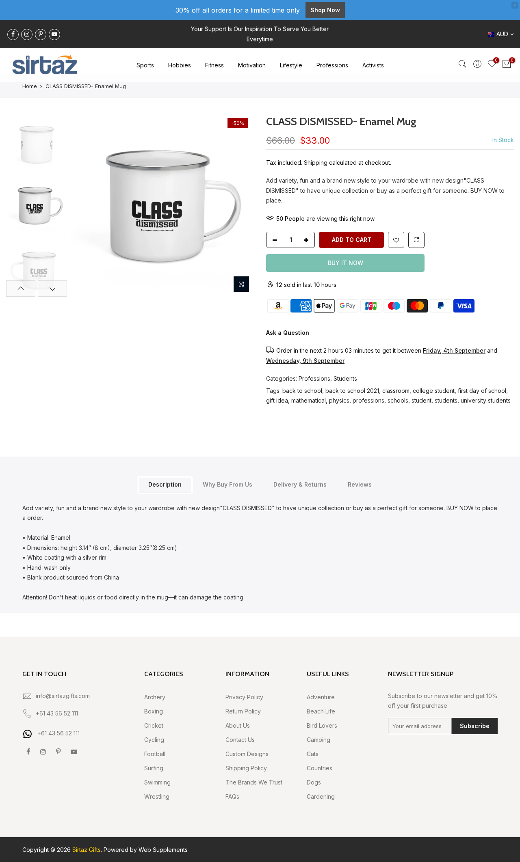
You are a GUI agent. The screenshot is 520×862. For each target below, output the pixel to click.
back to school (302, 390)
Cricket (153, 725)
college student (434, 390)
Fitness (214, 65)
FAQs (232, 796)
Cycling (154, 739)
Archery (154, 697)
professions (368, 400)
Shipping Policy (246, 768)
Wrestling (156, 796)
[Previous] (85, 205)
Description (165, 484)
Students (345, 378)
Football (154, 753)
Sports (145, 65)
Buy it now (345, 262)
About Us (237, 725)
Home (29, 86)
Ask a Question (287, 332)
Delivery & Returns (300, 484)
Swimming (157, 782)
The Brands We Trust (253, 782)
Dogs (314, 782)
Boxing (153, 711)
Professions (332, 65)
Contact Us (240, 739)
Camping (318, 739)
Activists (373, 65)
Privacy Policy (244, 697)
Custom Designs (247, 753)
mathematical (308, 400)
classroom (396, 390)
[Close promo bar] (514, 5)
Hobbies (179, 65)
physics (339, 400)
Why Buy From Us (227, 484)
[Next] (239, 205)
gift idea (277, 400)
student (421, 400)
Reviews (360, 484)
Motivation (252, 65)
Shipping (315, 162)
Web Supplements (163, 849)
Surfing (153, 768)
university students (486, 400)
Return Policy (243, 711)
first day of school (482, 390)
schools (398, 400)
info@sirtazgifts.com (63, 695)
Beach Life (321, 711)
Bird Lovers (322, 725)
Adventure (321, 697)
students (446, 400)
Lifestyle (291, 65)
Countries (319, 768)
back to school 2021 (352, 390)
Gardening (321, 796)
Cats (312, 753)
